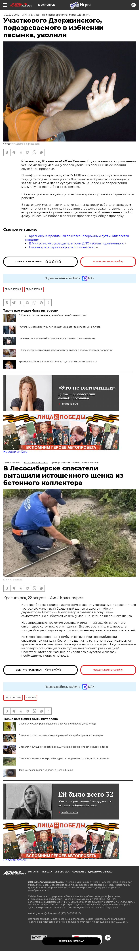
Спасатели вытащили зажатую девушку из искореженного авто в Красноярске (63, 746)
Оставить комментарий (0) (108, 261)
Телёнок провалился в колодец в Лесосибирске (46, 770)
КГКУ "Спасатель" (13, 579)
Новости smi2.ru (15, 451)
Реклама (47, 872)
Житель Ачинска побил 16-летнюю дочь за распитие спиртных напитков (59, 327)
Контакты (33, 872)
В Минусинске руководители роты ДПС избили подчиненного (76, 243)
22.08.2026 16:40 (12, 462)
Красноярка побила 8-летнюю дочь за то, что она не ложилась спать (58, 361)
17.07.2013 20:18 (11, 14)
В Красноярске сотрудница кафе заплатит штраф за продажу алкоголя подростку (65, 350)
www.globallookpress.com (25, 143)
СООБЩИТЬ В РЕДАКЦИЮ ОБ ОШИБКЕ (92, 872)
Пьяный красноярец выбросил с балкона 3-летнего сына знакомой (57, 338)
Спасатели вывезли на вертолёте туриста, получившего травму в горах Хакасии (64, 758)
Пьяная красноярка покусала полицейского (62, 247)
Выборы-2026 (62, 872)
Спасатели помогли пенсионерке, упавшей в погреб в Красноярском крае (61, 735)
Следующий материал (71, 941)
